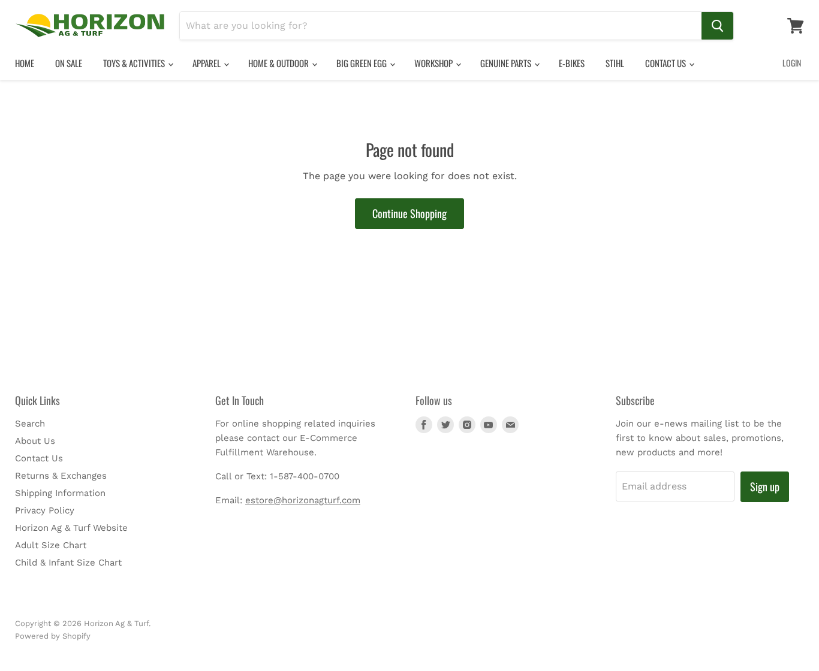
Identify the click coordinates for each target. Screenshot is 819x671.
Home (24, 62)
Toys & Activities (135, 62)
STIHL (615, 62)
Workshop (434, 62)
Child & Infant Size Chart (68, 562)
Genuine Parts (506, 62)
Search (30, 423)
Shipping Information (60, 493)
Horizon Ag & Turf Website (71, 527)
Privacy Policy (44, 510)
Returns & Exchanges (61, 475)
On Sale (68, 62)
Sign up (764, 486)
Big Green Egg (362, 62)
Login (791, 62)
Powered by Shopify (53, 635)
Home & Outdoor (279, 62)
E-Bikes (572, 62)
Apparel (207, 62)
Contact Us (666, 62)
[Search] (717, 26)
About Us (35, 441)
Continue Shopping (409, 213)
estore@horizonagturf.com (302, 500)
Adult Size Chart (50, 545)
